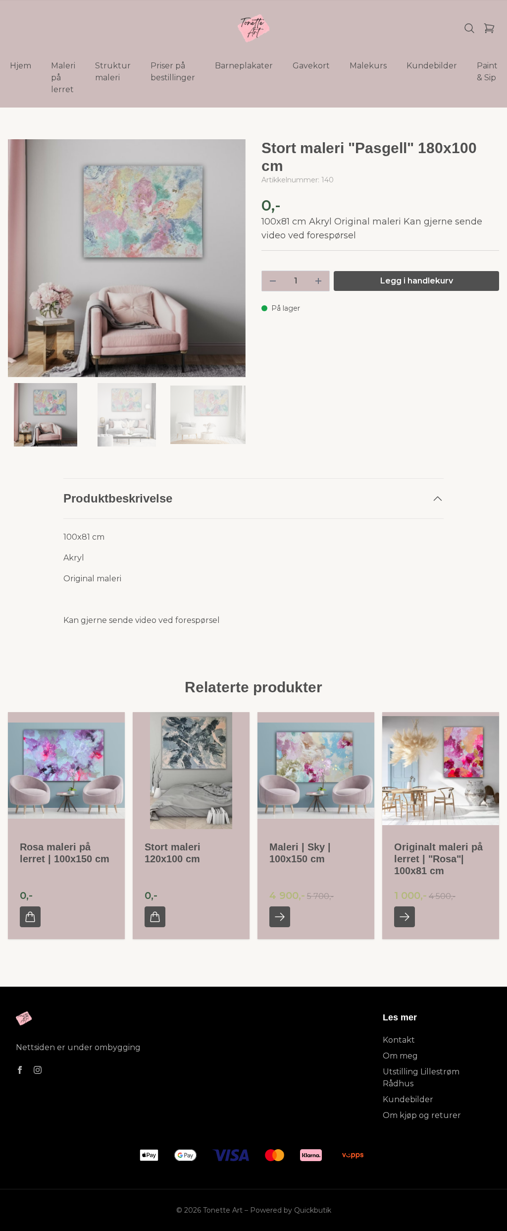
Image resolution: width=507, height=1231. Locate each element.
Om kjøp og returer (422, 1115)
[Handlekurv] (489, 28)
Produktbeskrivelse (117, 498)
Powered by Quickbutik (290, 1210)
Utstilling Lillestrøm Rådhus (421, 1077)
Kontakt (399, 1040)
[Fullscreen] (127, 258)
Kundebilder (408, 1099)
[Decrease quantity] (273, 281)
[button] (229, 262)
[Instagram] (38, 1070)
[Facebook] (20, 1070)
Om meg (400, 1056)
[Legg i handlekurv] (30, 916)
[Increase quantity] (318, 281)
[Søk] (469, 28)
